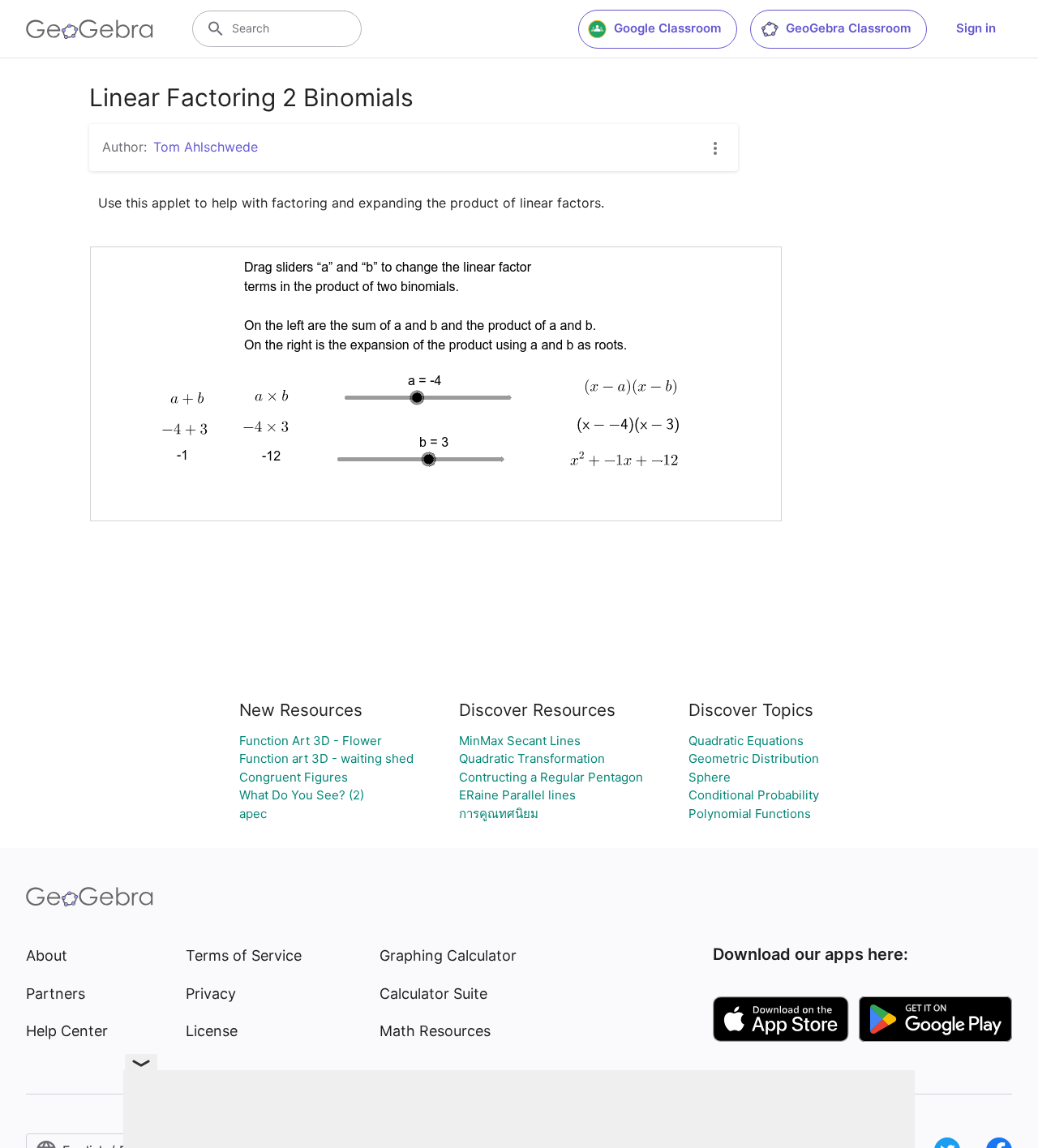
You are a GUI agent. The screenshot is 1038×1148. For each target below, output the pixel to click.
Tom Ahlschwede (205, 147)
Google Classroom (667, 28)
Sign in (976, 28)
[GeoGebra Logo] (89, 29)
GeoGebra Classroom (848, 28)
